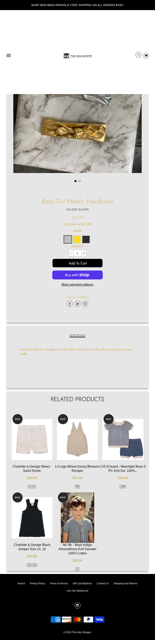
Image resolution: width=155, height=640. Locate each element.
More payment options (77, 284)
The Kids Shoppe (77, 210)
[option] (77, 109)
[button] (77, 263)
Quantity (77, 246)
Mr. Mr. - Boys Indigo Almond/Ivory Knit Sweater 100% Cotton (77, 549)
